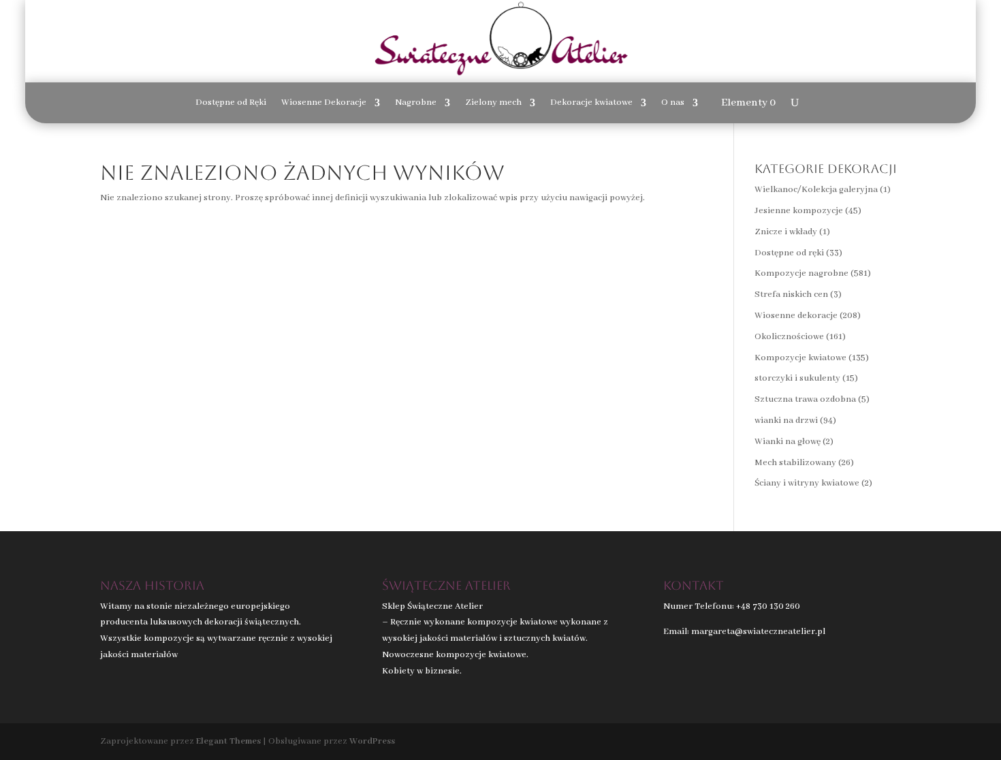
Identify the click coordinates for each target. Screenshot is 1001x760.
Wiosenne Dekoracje (323, 103)
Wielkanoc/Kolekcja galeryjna (816, 189)
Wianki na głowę (787, 441)
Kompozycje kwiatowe (800, 358)
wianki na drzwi (786, 420)
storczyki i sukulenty (797, 378)
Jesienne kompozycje (798, 211)
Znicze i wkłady (785, 232)
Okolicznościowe (789, 337)
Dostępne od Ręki (230, 103)
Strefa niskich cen (791, 294)
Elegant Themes (228, 741)
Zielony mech (493, 103)
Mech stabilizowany (795, 463)
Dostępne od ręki (789, 253)
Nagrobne (415, 103)
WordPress (372, 741)
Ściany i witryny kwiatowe (806, 483)
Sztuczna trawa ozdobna (805, 399)
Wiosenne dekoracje (796, 315)
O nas (672, 103)
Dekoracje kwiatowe (591, 103)
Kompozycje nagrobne (801, 273)
